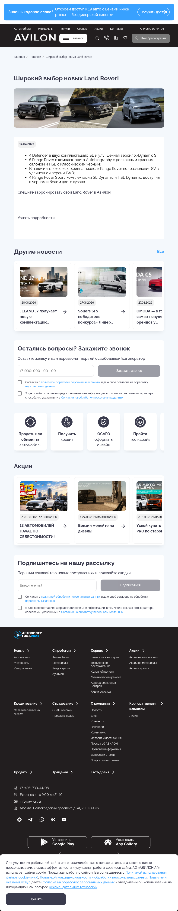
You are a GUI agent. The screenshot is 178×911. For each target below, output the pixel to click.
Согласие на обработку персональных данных (77, 882)
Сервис (82, 28)
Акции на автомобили (143, 657)
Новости (35, 56)
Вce (160, 251)
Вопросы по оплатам (105, 760)
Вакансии (97, 727)
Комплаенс (98, 732)
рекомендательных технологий (73, 887)
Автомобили (22, 28)
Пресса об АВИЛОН (104, 743)
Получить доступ (153, 12)
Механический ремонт (106, 677)
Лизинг (134, 715)
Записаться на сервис (106, 657)
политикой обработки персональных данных (70, 382)
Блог (94, 715)
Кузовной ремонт (102, 671)
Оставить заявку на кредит (27, 712)
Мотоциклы (45, 28)
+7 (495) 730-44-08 (34, 788)
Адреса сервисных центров (103, 684)
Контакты (116, 28)
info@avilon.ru (30, 801)
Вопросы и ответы (103, 754)
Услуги (65, 28)
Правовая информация (106, 749)
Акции (99, 28)
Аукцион (58, 674)
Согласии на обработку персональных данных (92, 397)
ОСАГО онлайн (62, 710)
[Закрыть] (166, 12)
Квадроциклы (23, 668)
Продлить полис (63, 715)
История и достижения (106, 738)
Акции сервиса (101, 691)
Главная (19, 56)
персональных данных (40, 386)
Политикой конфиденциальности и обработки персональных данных (93, 877)
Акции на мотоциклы (143, 663)
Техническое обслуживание (101, 664)
